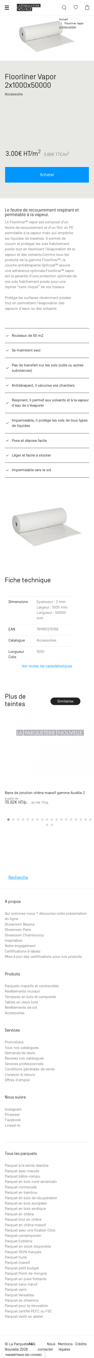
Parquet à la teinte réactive (26, 1165)
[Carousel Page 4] (23, 819)
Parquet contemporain (23, 1235)
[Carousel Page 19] (47, 825)
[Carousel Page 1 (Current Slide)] (8, 819)
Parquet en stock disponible (28, 1246)
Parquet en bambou (21, 1192)
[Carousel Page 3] (18, 819)
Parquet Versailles (19, 1295)
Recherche (18, 877)
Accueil (63, 19)
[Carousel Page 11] (56, 819)
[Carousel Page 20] (52, 825)
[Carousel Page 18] (90, 819)
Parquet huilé (16, 1257)
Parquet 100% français (23, 1252)
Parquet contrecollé (21, 1187)
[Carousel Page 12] (61, 819)
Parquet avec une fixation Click (30, 1230)
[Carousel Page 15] (76, 819)
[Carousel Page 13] (66, 819)
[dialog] (23, 1354)
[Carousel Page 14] (71, 819)
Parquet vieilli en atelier (24, 1316)
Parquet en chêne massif (25, 1225)
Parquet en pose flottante (25, 1279)
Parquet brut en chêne (23, 1219)
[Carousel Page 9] (47, 819)
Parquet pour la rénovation (26, 1306)
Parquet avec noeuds (22, 1171)
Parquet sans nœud (21, 1284)
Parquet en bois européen (26, 1203)
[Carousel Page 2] (13, 819)
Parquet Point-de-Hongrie (26, 1273)
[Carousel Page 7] (37, 819)
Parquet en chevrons (22, 1300)
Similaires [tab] (65, 701)
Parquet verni (16, 1289)
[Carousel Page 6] (32, 819)
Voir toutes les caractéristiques (47, 666)
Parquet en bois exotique (25, 1208)
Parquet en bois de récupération (31, 1198)
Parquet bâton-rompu (22, 1176)
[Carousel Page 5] (28, 819)
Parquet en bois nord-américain (31, 1181)
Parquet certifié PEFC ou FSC (28, 1311)
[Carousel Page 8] (42, 819)
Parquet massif (17, 1262)
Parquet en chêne (19, 1214)
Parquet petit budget (22, 1268)
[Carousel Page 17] (85, 819)
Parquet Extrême (18, 1241)
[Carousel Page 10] (52, 819)
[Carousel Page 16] (81, 819)
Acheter (47, 174)
